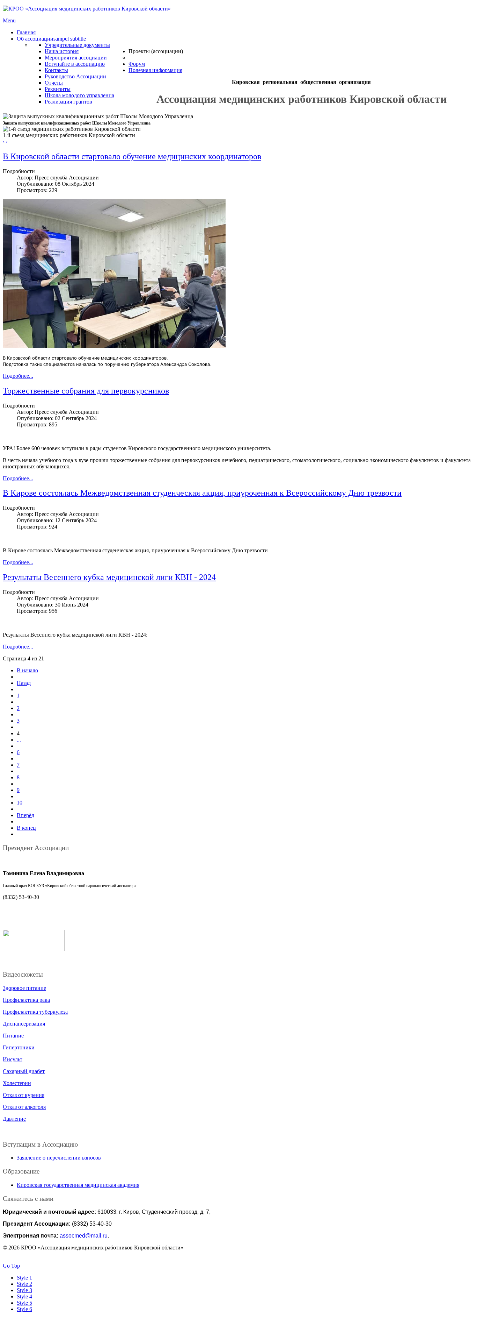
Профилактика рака (26, 1000)
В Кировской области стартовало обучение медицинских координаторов (132, 156)
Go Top (11, 1266)
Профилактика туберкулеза (35, 1012)
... (19, 740)
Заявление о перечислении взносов (59, 1158)
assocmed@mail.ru (84, 1236)
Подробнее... (18, 376)
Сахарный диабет (24, 1071)
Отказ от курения (23, 1095)
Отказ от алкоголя (24, 1107)
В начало (27, 670)
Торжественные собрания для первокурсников (86, 390)
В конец (26, 828)
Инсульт (12, 1059)
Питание (13, 1036)
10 (19, 803)
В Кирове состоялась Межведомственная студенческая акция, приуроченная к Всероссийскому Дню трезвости (202, 492)
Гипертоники (19, 1047)
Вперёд (25, 815)
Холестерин (17, 1083)
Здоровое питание (24, 988)
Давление (14, 1119)
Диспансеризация (24, 1024)
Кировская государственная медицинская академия (78, 1185)
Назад (24, 683)
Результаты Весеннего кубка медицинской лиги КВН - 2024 (109, 577)
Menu (9, 20)
